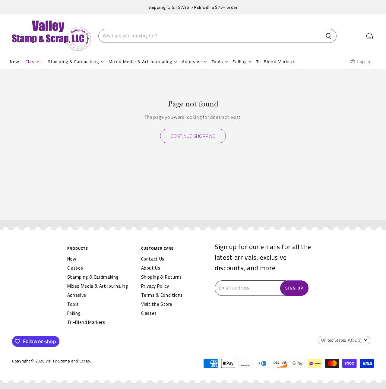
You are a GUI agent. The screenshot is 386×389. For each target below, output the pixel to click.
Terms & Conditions (162, 295)
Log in (363, 61)
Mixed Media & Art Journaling (141, 61)
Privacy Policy (155, 286)
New (14, 61)
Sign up (294, 288)
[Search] (329, 36)
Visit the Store (157, 304)
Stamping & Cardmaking (74, 61)
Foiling (240, 61)
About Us (150, 268)
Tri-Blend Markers (276, 61)
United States (341, 340)
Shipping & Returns (161, 277)
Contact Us (152, 259)
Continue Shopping (193, 136)
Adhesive (192, 61)
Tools (218, 61)
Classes (33, 61)
